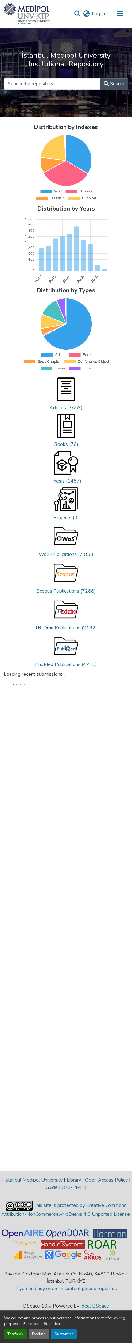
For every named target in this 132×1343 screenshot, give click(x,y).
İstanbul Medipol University (33, 1219)
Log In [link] (98, 13)
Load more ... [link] (21, 1195)
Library (73, 1219)
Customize (63, 1334)
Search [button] (116, 83)
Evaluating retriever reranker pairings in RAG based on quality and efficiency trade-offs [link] (81, 722)
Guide (52, 1226)
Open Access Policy (106, 1219)
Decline (38, 1334)
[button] (27, 13)
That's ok (15, 1334)
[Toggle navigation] (119, 14)
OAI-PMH (72, 1226)
